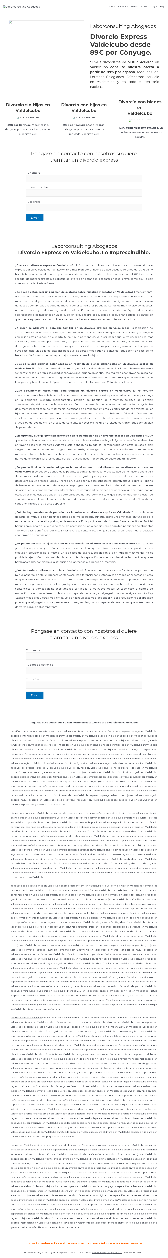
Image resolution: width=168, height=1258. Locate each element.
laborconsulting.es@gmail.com (107, 1252)
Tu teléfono (33, 201)
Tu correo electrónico (39, 187)
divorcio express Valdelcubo (26, 1017)
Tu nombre (33, 172)
